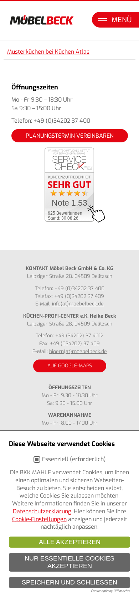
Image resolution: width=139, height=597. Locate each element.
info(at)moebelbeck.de (78, 303)
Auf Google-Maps (69, 365)
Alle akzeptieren (70, 541)
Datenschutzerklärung (42, 511)
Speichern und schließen (69, 582)
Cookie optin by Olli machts (110, 591)
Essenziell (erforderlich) (74, 459)
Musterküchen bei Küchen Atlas (48, 51)
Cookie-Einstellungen (39, 519)
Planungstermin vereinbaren (70, 136)
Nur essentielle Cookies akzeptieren (69, 562)
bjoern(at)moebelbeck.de (78, 351)
